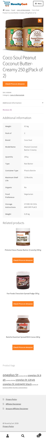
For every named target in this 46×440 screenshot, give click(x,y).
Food (13, 10)
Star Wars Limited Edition (20, 387)
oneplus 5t (10, 375)
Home (7, 10)
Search (23, 436)
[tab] (23, 102)
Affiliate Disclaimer (13, 404)
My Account (7, 436)
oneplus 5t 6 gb (23, 376)
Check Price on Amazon (15, 84)
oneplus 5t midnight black (17, 384)
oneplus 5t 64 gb (10, 380)
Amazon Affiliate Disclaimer (17, 408)
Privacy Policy (11, 399)
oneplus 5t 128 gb (25, 379)
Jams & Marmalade (23, 10)
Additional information (12, 103)
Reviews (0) (7, 110)
